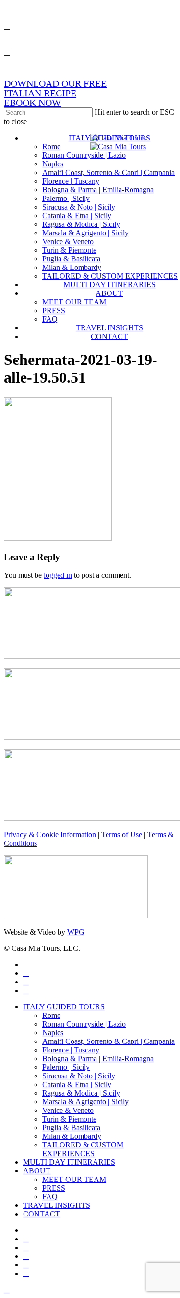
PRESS (53, 1188)
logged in (58, 575)
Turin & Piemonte (69, 1119)
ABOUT (36, 1171)
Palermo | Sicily (66, 1067)
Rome (51, 1015)
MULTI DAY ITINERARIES (69, 1162)
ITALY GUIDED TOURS (64, 1007)
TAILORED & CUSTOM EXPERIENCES (82, 1149)
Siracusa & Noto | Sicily (78, 1076)
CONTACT (41, 1214)
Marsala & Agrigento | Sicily (85, 1102)
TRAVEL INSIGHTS (56, 1205)
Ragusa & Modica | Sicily (81, 1093)
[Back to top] (7, 1290)
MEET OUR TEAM (74, 1179)
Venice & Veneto (68, 1110)
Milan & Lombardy (71, 1136)
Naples (52, 1033)
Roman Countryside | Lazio (84, 1024)
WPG (75, 932)
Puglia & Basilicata (71, 1127)
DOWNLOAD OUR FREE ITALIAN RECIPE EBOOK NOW (55, 93)
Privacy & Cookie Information (50, 834)
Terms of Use (121, 834)
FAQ (50, 1197)
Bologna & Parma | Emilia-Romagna (98, 1058)
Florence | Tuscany (70, 1050)
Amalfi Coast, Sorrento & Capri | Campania (108, 1041)
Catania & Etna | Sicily (76, 1084)
